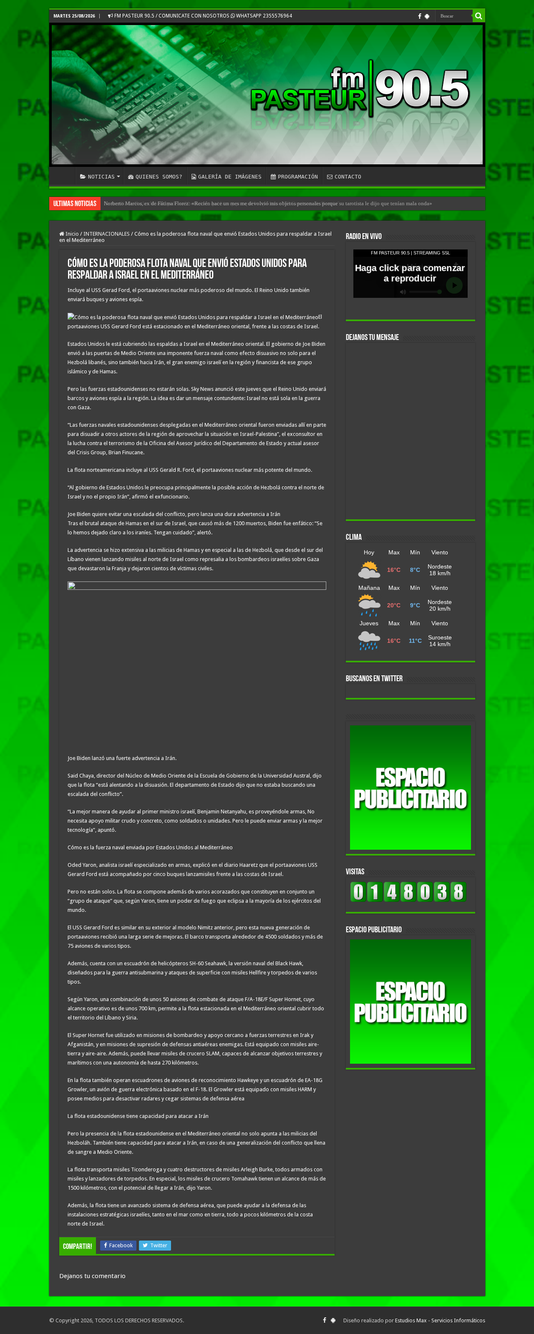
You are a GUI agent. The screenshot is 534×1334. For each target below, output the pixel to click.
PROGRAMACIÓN (298, 177)
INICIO (64, 175)
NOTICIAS (101, 177)
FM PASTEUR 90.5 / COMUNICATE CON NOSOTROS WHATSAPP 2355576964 (202, 16)
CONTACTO (348, 177)
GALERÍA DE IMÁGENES (230, 177)
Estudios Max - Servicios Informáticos (440, 1320)
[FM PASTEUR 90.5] (267, 95)
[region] (410, 787)
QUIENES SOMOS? (159, 177)
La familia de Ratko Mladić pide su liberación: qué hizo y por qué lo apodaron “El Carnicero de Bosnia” (222, 203)
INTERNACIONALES (106, 234)
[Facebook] (419, 16)
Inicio (71, 234)
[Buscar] (479, 16)
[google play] (427, 16)
